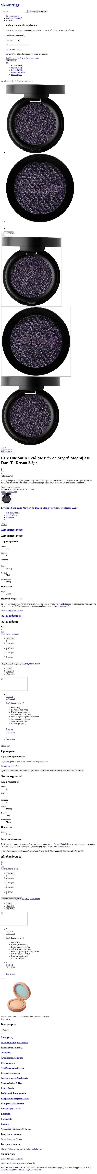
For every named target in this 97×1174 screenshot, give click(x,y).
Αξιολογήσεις (11, 515)
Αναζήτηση (32, 11)
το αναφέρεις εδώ (63, 606)
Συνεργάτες (7, 1037)
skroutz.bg (31, 1163)
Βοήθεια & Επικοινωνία (13, 1093)
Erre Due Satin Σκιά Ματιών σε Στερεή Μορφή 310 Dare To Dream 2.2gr (39, 507)
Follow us (11, 1149)
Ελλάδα (9, 20)
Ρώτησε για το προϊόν (9, 766)
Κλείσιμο (5, 1030)
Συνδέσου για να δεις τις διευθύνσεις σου (22, 58)
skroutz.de (22, 1163)
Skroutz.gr (10, 5)
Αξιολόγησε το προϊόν (10, 634)
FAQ (50, 1167)
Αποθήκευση (11, 61)
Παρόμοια (10, 517)
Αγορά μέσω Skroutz (12, 1057)
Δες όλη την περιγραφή (10, 487)
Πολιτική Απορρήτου (73, 1167)
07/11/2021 (10, 699)
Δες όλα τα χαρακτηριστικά (12, 610)
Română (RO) (16, 70)
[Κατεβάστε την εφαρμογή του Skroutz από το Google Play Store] (17, 1159)
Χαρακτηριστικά (12, 513)
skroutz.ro (14, 1163)
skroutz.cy (5, 1163)
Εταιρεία (5, 1113)
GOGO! (9, 696)
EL (7, 63)
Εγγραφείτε (21, 1149)
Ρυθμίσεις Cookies (16, 1170)
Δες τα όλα (10, 739)
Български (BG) (18, 72)
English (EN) (16, 68)
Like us (4, 1149)
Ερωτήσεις (5, 746)
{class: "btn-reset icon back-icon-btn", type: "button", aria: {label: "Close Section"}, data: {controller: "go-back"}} (42, 771)
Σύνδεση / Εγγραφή (14, 18)
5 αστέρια (10, 639)
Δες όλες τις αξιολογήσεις (11, 664)
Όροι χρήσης (58, 1167)
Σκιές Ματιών (6, 452)
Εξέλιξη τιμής (7, 476)
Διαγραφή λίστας (26, 81)
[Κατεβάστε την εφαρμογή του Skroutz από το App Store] (6, 1159)
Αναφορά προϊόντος (9, 492)
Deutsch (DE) (16, 75)
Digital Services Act (33, 1170)
